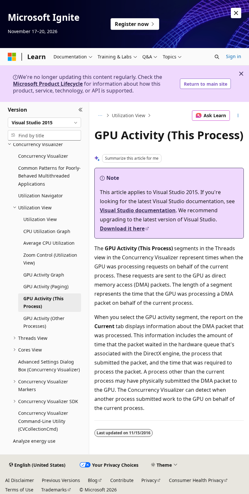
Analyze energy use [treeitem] (34, 441)
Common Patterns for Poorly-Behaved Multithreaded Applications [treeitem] (49, 176)
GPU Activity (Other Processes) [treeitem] (44, 322)
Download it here (122, 228)
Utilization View (128, 115)
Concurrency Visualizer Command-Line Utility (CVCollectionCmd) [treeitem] (43, 421)
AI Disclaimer (19, 480)
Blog (93, 480)
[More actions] (238, 115)
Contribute (122, 480)
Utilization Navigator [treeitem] (40, 195)
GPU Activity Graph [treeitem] (43, 275)
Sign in (233, 56)
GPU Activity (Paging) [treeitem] (45, 286)
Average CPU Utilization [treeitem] (49, 243)
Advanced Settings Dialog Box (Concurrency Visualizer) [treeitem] (49, 366)
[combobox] (44, 122)
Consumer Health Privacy (196, 480)
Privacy (149, 480)
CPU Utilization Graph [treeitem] (46, 231)
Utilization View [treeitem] (40, 219)
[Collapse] (80, 110)
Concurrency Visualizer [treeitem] (43, 156)
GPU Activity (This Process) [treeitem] (43, 302)
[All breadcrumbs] (100, 115)
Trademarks (54, 490)
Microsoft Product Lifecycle (48, 83)
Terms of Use (19, 490)
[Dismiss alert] (236, 13)
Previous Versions (61, 480)
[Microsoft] (12, 57)
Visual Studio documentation (138, 210)
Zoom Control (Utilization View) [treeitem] (50, 259)
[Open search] (216, 57)
